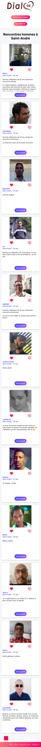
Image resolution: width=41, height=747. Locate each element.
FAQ (11, 744)
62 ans (15, 75)
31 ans (15, 364)
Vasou (4, 650)
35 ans (15, 306)
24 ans (15, 248)
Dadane (5, 477)
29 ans (15, 421)
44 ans (15, 191)
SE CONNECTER (20, 24)
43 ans (15, 133)
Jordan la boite (8, 362)
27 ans (15, 479)
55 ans (15, 652)
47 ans (15, 594)
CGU (16, 744)
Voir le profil (20, 95)
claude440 (6, 708)
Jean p (5, 592)
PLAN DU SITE (24, 744)
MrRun (4, 535)
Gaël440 (5, 304)
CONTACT (36, 744)
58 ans (15, 710)
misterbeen (6, 131)
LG (3, 246)
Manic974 (6, 189)
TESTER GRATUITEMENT (20, 17)
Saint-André (6, 75)
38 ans (15, 537)
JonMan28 (6, 419)
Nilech (4, 73)
